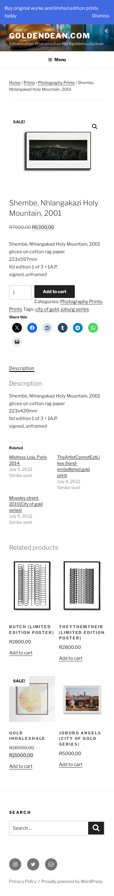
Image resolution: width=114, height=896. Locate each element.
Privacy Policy (22, 881)
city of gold (47, 309)
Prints (29, 82)
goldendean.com (49, 35)
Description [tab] (21, 368)
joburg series (75, 309)
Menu (60, 59)
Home (15, 82)
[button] (94, 126)
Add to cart (54, 291)
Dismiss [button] (100, 16)
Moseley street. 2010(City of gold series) (26, 504)
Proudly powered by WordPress (71, 881)
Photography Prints (56, 82)
